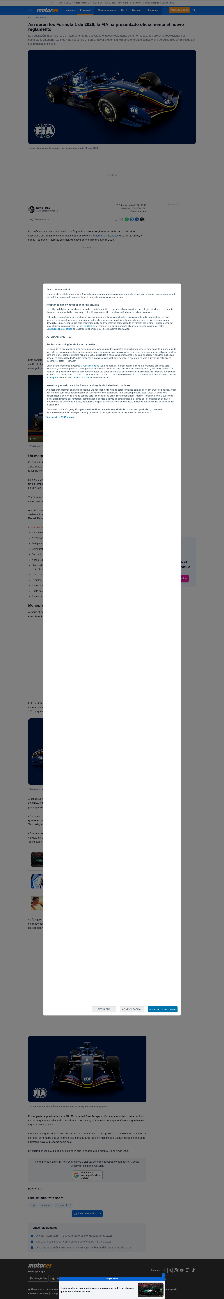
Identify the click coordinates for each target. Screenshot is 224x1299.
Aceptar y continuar (162, 1009)
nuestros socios (91, 365)
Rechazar (104, 1009)
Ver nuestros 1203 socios (60, 417)
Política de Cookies (85, 326)
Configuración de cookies (59, 329)
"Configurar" (52, 377)
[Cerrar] (163, 1275)
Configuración (131, 1009)
